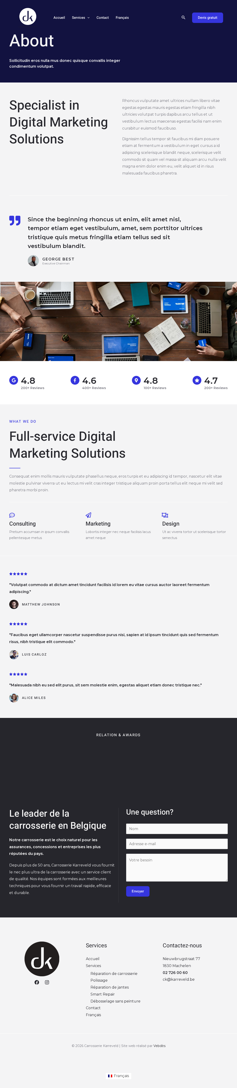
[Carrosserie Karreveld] (28, 17)
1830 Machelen (177, 966)
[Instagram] (47, 982)
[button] (183, 18)
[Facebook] (36, 982)
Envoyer (138, 891)
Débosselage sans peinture (115, 1001)
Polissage (99, 980)
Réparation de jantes (109, 987)
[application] (87, 17)
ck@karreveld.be (179, 979)
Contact (103, 17)
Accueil (59, 17)
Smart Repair (102, 994)
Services (78, 17)
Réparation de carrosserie (113, 973)
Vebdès (159, 1046)
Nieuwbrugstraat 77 (181, 959)
